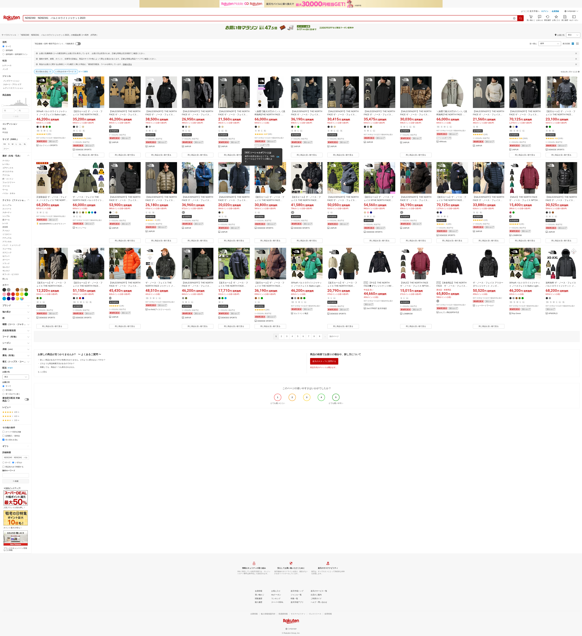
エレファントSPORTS (48, 145)
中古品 (5, 132)
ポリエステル (7, 171)
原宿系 (5, 227)
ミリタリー (7, 234)
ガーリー (6, 260)
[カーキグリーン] (26, 290)
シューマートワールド (485, 306)
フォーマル (7, 249)
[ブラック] (4, 290)
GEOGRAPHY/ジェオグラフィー (52, 224)
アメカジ (6, 231)
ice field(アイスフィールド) (159, 310)
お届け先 (6, 372)
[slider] (2, 105)
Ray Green (516, 314)
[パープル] (13, 298)
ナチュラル (7, 238)
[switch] (27, 399)
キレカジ (6, 271)
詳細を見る (127, 64)
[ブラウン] (17, 290)
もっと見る (42, 372)
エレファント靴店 (301, 314)
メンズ (5, 69)
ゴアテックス (7, 168)
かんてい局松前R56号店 (449, 312)
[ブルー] (4, 298)
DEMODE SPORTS (83, 150)
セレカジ (6, 267)
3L (25, 144)
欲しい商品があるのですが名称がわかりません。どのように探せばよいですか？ (72, 360)
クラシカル (7, 242)
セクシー (6, 256)
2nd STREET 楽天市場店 (376, 309)
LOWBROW (517, 235)
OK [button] (277, 157)
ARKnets (443, 142)
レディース (7, 65)
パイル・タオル (8, 193)
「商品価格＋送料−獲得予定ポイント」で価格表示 (53, 44)
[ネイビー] (8, 298)
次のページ (334, 336)
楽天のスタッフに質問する (324, 361)
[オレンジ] (17, 294)
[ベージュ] (22, 290)
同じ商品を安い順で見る (89, 155)
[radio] (3, 46)
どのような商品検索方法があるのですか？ (57, 363)
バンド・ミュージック (11, 245)
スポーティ (7, 212)
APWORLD (553, 314)
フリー (6, 149)
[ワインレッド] (8, 294)
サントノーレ (80, 228)
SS (4, 144)
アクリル (6, 175)
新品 (4, 129)
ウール (5, 190)
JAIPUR (115, 142)
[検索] (521, 18)
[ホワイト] (13, 290)
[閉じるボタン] (576, 53)
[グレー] (8, 290)
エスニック (7, 252)
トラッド (6, 263)
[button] (571, 11)
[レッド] (13, 294)
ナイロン (6, 161)
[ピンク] (4, 294)
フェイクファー (8, 182)
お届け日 (6, 382)
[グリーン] (26, 294)
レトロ (5, 223)
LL (20, 144)
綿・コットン (7, 179)
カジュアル (7, 205)
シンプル (6, 216)
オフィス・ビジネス (10, 274)
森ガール (6, 220)
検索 (16, 116)
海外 (11, 368)
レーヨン (6, 164)
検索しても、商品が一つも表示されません (57, 367)
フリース (6, 186)
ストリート (7, 209)
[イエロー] (22, 294)
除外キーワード (8, 471)
